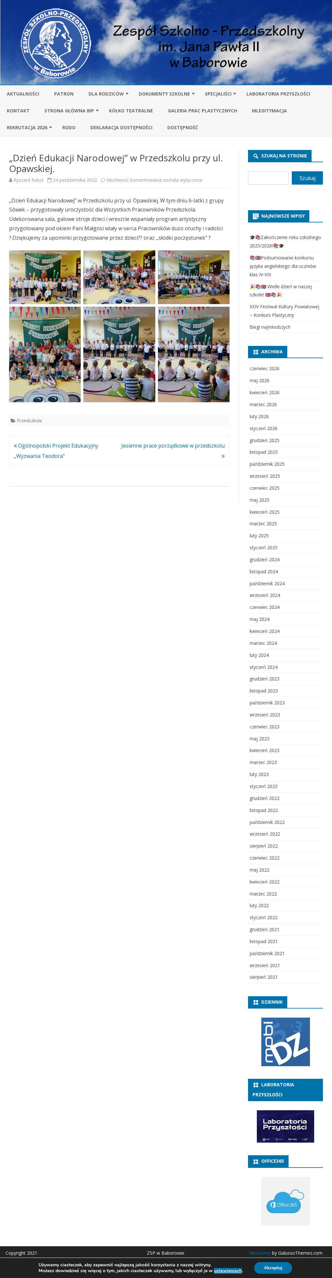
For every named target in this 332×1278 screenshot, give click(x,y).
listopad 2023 (264, 691)
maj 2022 (259, 870)
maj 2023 (259, 739)
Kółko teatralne (131, 111)
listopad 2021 (264, 941)
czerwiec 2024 (264, 607)
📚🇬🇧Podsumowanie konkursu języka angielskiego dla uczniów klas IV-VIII (283, 266)
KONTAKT (18, 111)
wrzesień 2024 (265, 595)
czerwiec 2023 (264, 727)
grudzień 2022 (264, 798)
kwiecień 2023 (264, 750)
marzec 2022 (263, 894)
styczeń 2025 (264, 547)
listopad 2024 (264, 571)
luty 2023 (259, 774)
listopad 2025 (264, 452)
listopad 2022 (264, 810)
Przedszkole (29, 420)
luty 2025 (259, 535)
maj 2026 (259, 380)
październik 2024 (267, 583)
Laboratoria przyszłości (278, 94)
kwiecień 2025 (264, 512)
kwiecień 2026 (264, 392)
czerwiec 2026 (264, 368)
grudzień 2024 (264, 559)
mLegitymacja (269, 111)
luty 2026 (259, 416)
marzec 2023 (263, 762)
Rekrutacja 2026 (27, 127)
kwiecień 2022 (264, 882)
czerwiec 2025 (264, 488)
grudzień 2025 (264, 440)
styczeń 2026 (264, 428)
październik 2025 (267, 464)
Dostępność (182, 127)
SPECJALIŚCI (218, 94)
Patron (64, 94)
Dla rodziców (106, 94)
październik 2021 (267, 953)
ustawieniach (228, 1271)
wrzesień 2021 (265, 965)
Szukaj (307, 178)
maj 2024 (259, 619)
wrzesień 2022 (265, 834)
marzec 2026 (263, 404)
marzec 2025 (263, 523)
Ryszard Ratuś (28, 180)
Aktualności (23, 94)
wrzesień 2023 (265, 715)
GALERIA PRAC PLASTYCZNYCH (202, 111)
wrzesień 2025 (265, 476)
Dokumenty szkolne (164, 94)
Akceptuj (273, 1268)
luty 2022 (259, 905)
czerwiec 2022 (264, 858)
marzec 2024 (263, 643)
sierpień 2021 (264, 977)
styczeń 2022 (264, 917)
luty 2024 (259, 655)
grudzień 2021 (264, 929)
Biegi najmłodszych (270, 327)
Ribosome (260, 1253)
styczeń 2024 (264, 667)
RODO (69, 127)
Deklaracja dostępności (121, 127)
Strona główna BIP (69, 111)
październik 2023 (267, 703)
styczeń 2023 (264, 786)
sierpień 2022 (264, 846)
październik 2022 (267, 822)
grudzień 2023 (264, 679)
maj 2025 (259, 500)
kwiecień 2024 (264, 631)
